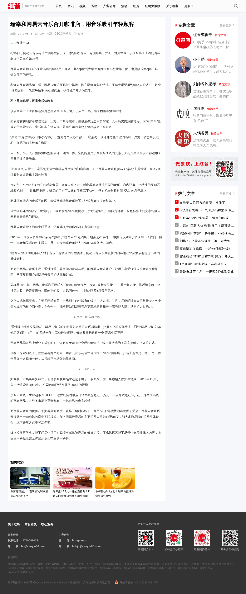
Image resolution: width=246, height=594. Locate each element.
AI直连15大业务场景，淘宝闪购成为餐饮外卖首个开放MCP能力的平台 (206, 217)
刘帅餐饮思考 (211, 83)
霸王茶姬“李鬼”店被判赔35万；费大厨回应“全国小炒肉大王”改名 (207, 256)
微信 (67, 540)
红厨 (136, 6)
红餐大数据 (152, 6)
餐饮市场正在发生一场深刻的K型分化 (207, 271)
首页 (59, 6)
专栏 (94, 6)
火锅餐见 (207, 132)
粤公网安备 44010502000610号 (139, 582)
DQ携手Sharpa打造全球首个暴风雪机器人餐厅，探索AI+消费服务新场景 (212, 46)
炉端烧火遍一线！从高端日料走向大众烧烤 (212, 142)
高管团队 (30, 524)
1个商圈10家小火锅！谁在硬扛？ (203, 263)
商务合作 (13, 534)
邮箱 (16, 546)
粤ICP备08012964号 (20, 582)
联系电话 (13, 540)
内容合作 (64, 534)
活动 (124, 6)
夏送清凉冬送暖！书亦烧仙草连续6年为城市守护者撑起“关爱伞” (207, 248)
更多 (187, 6)
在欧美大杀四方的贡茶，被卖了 (202, 202)
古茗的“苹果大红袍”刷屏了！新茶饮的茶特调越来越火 (207, 225)
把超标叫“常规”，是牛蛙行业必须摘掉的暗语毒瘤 (207, 233)
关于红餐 (172, 6)
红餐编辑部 (209, 34)
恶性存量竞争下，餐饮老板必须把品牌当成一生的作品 (212, 93)
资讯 (70, 6)
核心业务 (47, 524)
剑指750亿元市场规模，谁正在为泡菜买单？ (207, 240)
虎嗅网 (206, 108)
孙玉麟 (206, 59)
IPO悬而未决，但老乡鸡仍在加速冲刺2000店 (207, 210)
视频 (82, 6)
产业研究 (109, 6)
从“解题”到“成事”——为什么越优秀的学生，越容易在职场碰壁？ (213, 71)
